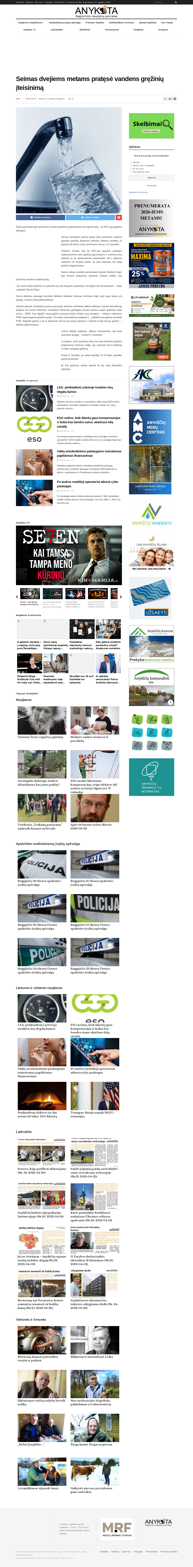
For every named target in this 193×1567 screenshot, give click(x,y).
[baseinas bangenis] (150, 598)
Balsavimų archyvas (138, 192)
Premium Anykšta (95, 22)
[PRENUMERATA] (151, 218)
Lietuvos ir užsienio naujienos (51, 99)
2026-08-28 (63, 396)
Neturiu (136, 162)
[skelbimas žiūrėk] (151, 125)
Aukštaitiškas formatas (121, 22)
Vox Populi (167, 22)
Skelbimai (85, 29)
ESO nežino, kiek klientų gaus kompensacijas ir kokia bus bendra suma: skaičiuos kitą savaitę (88, 422)
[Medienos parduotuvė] (151, 305)
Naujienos (24, 700)
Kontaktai (20, 2)
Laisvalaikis (57, 29)
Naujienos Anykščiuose (31, 22)
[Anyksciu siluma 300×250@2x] (151, 552)
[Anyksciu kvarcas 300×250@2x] (151, 644)
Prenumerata (59, 2)
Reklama (29, 2)
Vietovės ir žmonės (31, 1320)
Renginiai (138, 29)
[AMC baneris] (150, 452)
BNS (18, 99)
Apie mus (39, 2)
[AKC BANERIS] (151, 385)
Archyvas (163, 29)
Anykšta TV (29, 29)
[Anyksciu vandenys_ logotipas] (151, 514)
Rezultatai (151, 185)
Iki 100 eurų (138, 169)
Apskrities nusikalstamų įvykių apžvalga (48, 844)
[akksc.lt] (151, 732)
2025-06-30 (31, 99)
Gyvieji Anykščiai (147, 22)
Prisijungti (48, 2)
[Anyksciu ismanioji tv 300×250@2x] (151, 777)
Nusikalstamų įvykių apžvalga (65, 22)
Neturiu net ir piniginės (143, 165)
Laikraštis (24, 1132)
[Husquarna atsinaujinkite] (151, 341)
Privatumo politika (74, 2)
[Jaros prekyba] (151, 265)
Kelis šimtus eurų (141, 172)
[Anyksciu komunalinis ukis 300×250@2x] (151, 687)
